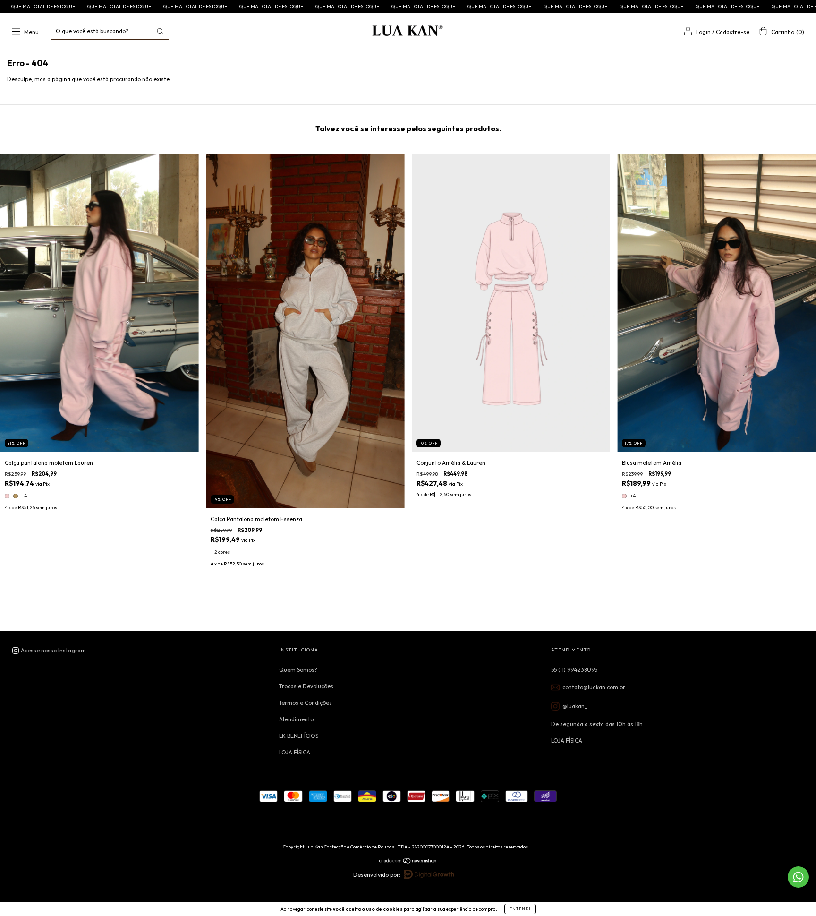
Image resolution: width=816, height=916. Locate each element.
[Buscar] (160, 31)
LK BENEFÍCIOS (298, 735)
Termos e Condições (305, 702)
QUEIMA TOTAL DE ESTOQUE (100, 6)
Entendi (520, 909)
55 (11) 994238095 (574, 669)
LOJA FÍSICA (294, 752)
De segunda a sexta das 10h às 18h (597, 724)
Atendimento (296, 719)
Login (703, 31)
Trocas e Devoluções (306, 686)
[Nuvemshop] (408, 861)
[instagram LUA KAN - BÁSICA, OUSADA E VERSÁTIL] (49, 650)
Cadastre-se (732, 31)
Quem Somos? (298, 669)
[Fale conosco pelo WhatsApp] (798, 877)
